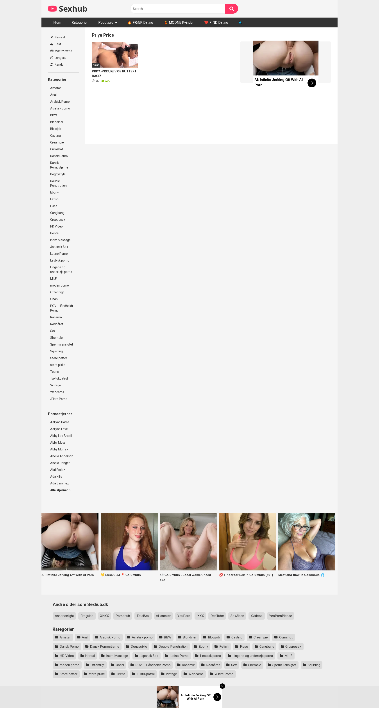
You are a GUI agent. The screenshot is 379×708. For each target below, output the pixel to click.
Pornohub (123, 616)
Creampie (57, 142)
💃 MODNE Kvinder (179, 22)
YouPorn (183, 616)
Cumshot (56, 149)
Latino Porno (59, 253)
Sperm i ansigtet (61, 344)
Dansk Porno (59, 156)
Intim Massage (60, 240)
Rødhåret (56, 324)
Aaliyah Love (59, 429)
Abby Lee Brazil (61, 435)
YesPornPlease (280, 616)
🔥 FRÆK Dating (140, 22)
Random (60, 64)
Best (57, 44)
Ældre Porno (58, 399)
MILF (53, 278)
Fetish (54, 199)
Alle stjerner (59, 490)
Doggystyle (58, 174)
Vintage (55, 385)
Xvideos (257, 616)
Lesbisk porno (59, 260)
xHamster (163, 616)
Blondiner (56, 122)
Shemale (56, 337)
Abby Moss (58, 442)
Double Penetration (58, 183)
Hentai (54, 233)
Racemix (56, 317)
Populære (105, 22)
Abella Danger (60, 463)
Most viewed (63, 51)
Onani (54, 299)
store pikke (57, 365)
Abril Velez (57, 469)
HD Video (56, 226)
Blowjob (55, 129)
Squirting (56, 351)
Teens (54, 371)
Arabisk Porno (60, 101)
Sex (52, 331)
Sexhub (72, 8)
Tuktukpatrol (59, 378)
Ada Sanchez (59, 483)
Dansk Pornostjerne (59, 165)
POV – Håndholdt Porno (153, 665)
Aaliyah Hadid (59, 422)
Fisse (53, 206)
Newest (59, 37)
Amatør (55, 88)
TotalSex (143, 616)
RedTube (217, 616)
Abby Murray (59, 449)
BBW (53, 115)
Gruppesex (57, 219)
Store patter (58, 358)
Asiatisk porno (60, 108)
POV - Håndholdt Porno (61, 308)
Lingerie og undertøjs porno (61, 269)
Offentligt (57, 292)
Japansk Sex (59, 247)
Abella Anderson (61, 456)
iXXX (200, 616)
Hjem (57, 22)
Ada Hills (56, 476)
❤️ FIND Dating (216, 22)
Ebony (54, 192)
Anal (53, 95)
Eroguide (86, 616)
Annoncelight (64, 616)
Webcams (57, 392)
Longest (60, 57)
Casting (55, 135)
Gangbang (57, 213)
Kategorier (80, 22)
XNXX (104, 616)
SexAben (237, 616)
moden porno (59, 285)
